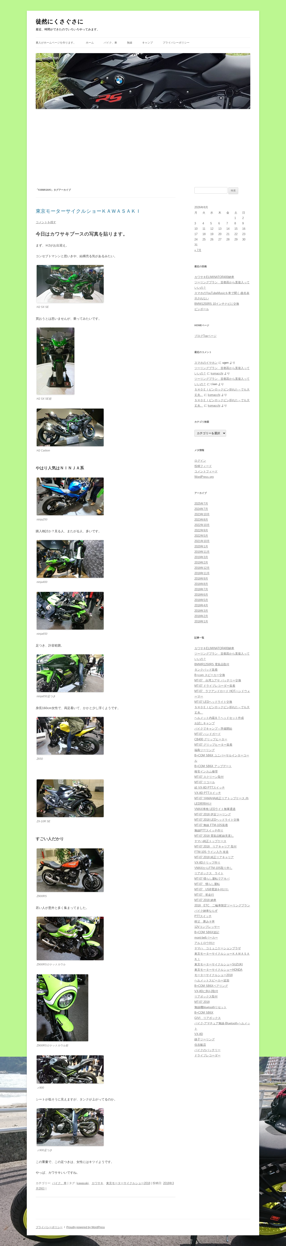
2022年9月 (201, 530)
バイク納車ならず (206, 910)
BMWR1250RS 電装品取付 (211, 664)
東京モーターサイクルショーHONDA (218, 969)
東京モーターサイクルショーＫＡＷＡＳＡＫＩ (88, 211)
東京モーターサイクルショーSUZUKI (218, 964)
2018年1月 (201, 621)
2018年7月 (201, 589)
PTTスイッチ (203, 916)
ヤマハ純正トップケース (210, 841)
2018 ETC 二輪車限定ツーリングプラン (222, 905)
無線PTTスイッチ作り (208, 830)
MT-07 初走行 (204, 894)
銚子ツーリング (204, 1039)
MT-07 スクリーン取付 (209, 776)
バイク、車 (110, 42)
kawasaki (83, 1183)
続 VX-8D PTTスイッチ (209, 787)
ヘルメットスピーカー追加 (211, 980)
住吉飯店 (200, 1044)
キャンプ (147, 42)
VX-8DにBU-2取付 (206, 991)
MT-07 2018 (202, 1002)
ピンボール (201, 309)
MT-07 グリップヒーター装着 (213, 744)
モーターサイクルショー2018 (213, 975)
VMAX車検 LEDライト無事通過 (215, 809)
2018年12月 (202, 568)
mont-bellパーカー (206, 937)
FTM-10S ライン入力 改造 (211, 852)
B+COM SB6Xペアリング (211, 985)
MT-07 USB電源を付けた (211, 889)
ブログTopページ (205, 336)
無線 (129, 42)
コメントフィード (206, 471)
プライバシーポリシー (176, 42)
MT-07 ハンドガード (207, 734)
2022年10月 (202, 525)
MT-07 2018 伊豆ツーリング (212, 814)
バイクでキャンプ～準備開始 (213, 728)
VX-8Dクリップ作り (207, 862)
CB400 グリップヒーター (210, 739)
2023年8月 (201, 519)
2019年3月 (201, 557)
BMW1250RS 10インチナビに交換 (216, 303)
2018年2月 (201, 616)
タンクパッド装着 (206, 669)
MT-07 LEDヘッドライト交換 (213, 701)
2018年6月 (201, 594)
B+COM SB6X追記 (206, 932)
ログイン (200, 460)
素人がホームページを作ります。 (56, 42)
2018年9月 (201, 578)
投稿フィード (203, 466)
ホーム (90, 42)
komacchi (217, 373)
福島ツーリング (204, 750)
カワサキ (97, 1183)
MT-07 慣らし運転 (207, 884)
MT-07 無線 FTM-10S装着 (211, 825)
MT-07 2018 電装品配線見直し (214, 835)
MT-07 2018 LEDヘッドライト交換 (216, 819)
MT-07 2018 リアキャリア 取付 (215, 846)
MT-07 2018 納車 (205, 900)
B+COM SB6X (203, 1012)
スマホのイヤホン (206, 362)
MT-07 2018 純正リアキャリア (214, 857)
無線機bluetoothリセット (210, 1007)
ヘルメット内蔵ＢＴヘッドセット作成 (219, 718)
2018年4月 (201, 605)
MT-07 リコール (204, 782)
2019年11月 (202, 551)
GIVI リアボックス (207, 1018)
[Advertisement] (143, 148)
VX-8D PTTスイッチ (207, 793)
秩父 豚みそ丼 (204, 921)
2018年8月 (201, 584)
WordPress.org (204, 476)
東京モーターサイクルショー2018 (128, 1183)
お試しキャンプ (204, 723)
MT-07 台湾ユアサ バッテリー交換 (217, 680)
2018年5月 (201, 600)
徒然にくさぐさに (60, 21)
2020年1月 (201, 546)
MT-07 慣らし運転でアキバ (211, 878)
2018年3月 (201, 610)
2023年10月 (202, 514)
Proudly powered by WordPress (85, 1227)
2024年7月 (201, 509)
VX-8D (198, 1034)
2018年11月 (202, 573)
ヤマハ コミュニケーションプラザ (217, 948)
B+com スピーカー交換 (209, 675)
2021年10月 (202, 541)
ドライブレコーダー (207, 1055)
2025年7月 (201, 503)
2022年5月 (201, 535)
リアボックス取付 (206, 996)
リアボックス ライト (208, 873)
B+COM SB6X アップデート (213, 766)
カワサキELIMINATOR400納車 (214, 277)
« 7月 (197, 250)
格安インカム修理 (206, 771)
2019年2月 (201, 562)
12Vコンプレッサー (207, 927)
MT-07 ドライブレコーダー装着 (214, 685)
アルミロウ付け (204, 943)
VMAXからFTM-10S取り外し (213, 868)
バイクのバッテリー (207, 1050)
